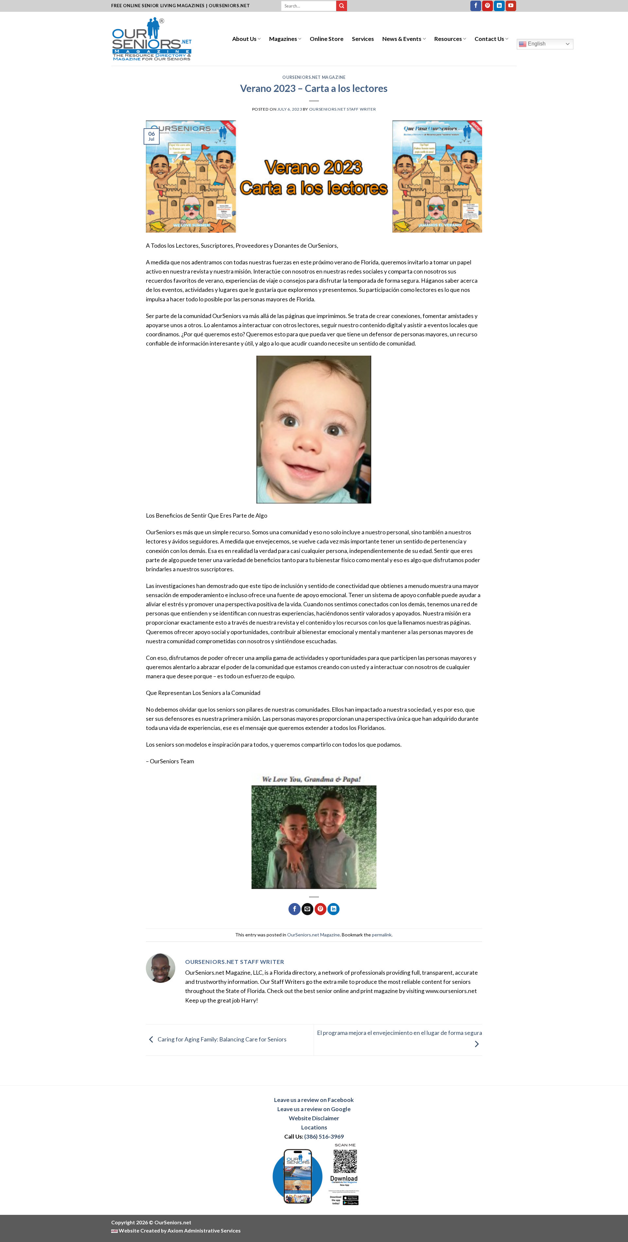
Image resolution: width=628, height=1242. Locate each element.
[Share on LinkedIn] (333, 909)
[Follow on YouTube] (511, 6)
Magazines (283, 38)
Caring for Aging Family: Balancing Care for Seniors (222, 1039)
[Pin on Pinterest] (320, 909)
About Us (244, 38)
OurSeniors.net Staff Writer (342, 109)
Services (363, 38)
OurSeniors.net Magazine (313, 77)
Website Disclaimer (314, 1118)
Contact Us (489, 38)
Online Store (326, 38)
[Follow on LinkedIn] (499, 6)
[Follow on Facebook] (475, 6)
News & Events (401, 38)
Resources (448, 38)
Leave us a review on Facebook (314, 1099)
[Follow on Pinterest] (487, 6)
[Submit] (341, 6)
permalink (382, 934)
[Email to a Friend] (307, 909)
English (536, 43)
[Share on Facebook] (294, 909)
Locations (314, 1127)
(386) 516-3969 (324, 1136)
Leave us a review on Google (314, 1109)
